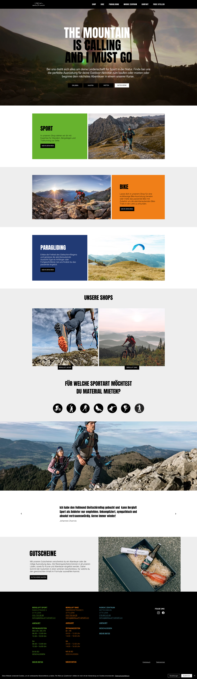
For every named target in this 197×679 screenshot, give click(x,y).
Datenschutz (160, 662)
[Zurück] (21, 513)
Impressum (146, 662)
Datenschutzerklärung (122, 676)
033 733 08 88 (38, 615)
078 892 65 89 (105, 615)
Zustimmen (186, 676)
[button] (193, 103)
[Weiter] (175, 513)
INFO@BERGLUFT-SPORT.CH (44, 618)
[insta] (158, 612)
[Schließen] (194, 675)
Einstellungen (174, 676)
